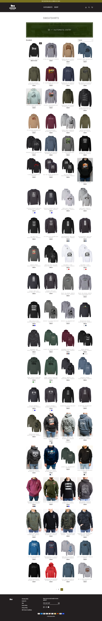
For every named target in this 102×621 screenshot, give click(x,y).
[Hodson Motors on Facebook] (46, 607)
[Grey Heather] (66, 442)
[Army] (68, 63)
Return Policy (24, 605)
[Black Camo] (33, 353)
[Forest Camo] (34, 353)
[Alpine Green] (33, 382)
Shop (56, 7)
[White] (67, 269)
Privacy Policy (25, 607)
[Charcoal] (51, 443)
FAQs (23, 603)
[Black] (67, 241)
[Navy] (68, 241)
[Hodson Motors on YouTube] (48, 607)
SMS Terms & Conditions (27, 610)
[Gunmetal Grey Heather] (69, 442)
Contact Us (24, 601)
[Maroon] (67, 353)
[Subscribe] (59, 603)
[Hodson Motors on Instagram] (44, 607)
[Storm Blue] (34, 212)
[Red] (68, 269)
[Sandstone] (67, 63)
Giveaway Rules (25, 598)
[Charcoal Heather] (33, 212)
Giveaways (48, 7)
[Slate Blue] (51, 212)
